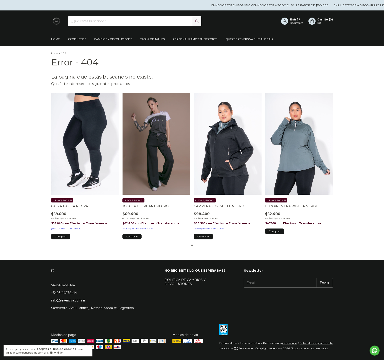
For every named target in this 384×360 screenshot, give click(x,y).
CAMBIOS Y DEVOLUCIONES (113, 39)
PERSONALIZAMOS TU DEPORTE (195, 39)
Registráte (296, 22)
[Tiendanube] (236, 349)
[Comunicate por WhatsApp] (375, 351)
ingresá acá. (289, 343)
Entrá (294, 19)
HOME (55, 39)
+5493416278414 (64, 293)
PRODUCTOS (77, 39)
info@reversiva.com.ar (68, 300)
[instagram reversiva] (52, 271)
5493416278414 (63, 285)
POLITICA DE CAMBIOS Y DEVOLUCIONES (185, 282)
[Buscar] (196, 21)
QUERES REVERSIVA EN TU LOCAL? (249, 39)
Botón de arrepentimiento (316, 343)
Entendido (56, 352)
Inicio (54, 53)
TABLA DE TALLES (152, 39)
